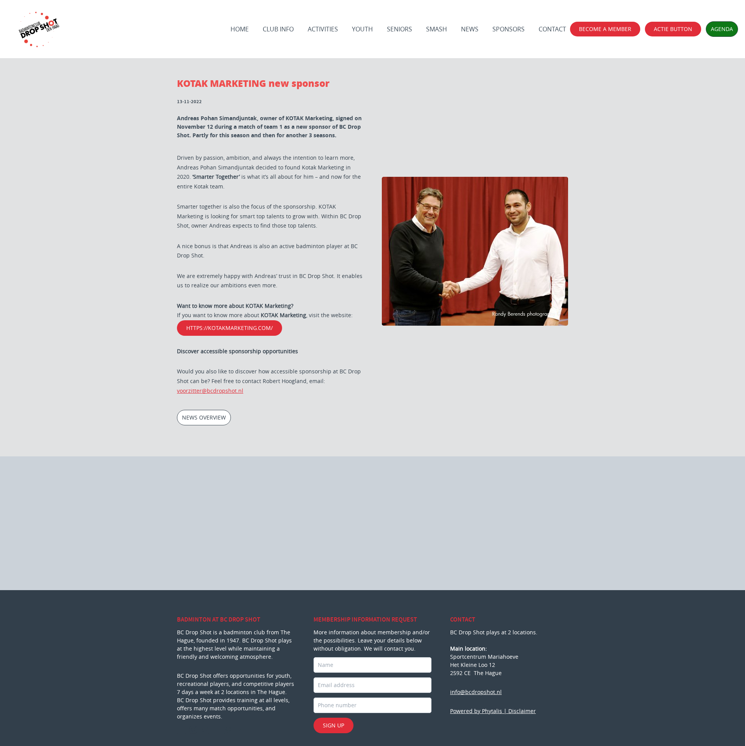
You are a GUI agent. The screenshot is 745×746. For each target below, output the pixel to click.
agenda (722, 29)
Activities (323, 29)
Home (239, 29)
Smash (436, 29)
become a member (605, 29)
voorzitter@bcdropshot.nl (210, 390)
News (469, 29)
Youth (362, 29)
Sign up (333, 725)
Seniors (399, 29)
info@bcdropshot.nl (476, 692)
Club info (278, 29)
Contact (552, 29)
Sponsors (508, 29)
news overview (204, 417)
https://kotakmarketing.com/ (229, 328)
